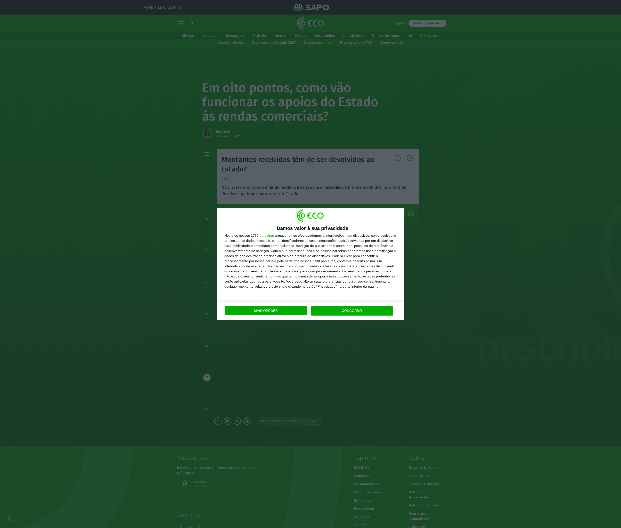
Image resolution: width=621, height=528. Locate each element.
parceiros (267, 235)
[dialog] (310, 264)
